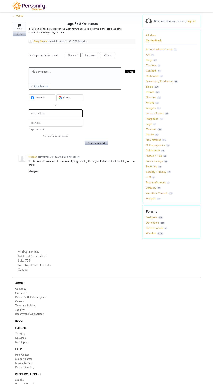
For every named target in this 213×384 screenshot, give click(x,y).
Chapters (151, 65)
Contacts (151, 70)
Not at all (74, 55)
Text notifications (156, 182)
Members (151, 129)
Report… (82, 41)
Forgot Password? (37, 129)
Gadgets (151, 108)
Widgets (151, 198)
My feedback (154, 40)
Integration (152, 118)
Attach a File (41, 86)
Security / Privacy (156, 171)
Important (91, 55)
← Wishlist (18, 15)
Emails (149, 86)
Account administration (159, 49)
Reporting (151, 166)
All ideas (151, 35)
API (148, 54)
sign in (191, 21)
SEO (148, 177)
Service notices (155, 228)
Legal (149, 124)
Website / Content (156, 193)
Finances (151, 97)
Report (76, 156)
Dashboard (152, 76)
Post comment (96, 143)
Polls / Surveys (154, 161)
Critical (109, 55)
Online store (153, 150)
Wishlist (151, 233)
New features (153, 139)
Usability (151, 187)
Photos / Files (154, 155)
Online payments (155, 145)
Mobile (150, 134)
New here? (55, 136)
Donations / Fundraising (160, 81)
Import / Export (155, 113)
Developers (152, 222)
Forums (150, 102)
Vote (19, 34)
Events (150, 92)
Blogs (149, 60)
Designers (152, 217)
